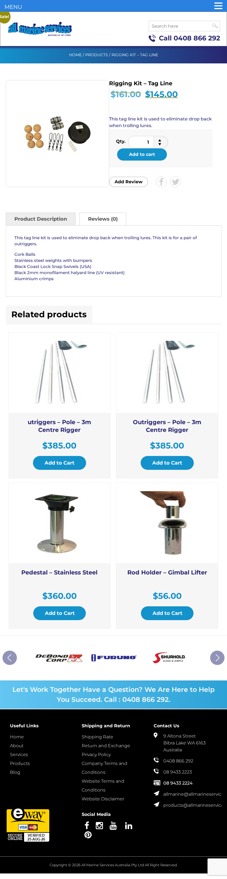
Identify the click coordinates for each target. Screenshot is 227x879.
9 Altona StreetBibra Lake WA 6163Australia (184, 742)
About (17, 745)
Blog (15, 772)
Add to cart (142, 154)
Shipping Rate (97, 736)
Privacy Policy (96, 754)
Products (96, 54)
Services (19, 754)
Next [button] (217, 657)
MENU (13, 7)
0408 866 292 (197, 38)
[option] (58, 658)
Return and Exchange (106, 745)
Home (75, 54)
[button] (218, 6)
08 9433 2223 (177, 772)
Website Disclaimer (103, 798)
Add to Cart (59, 463)
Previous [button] (9, 657)
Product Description (40, 219)
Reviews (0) (103, 219)
